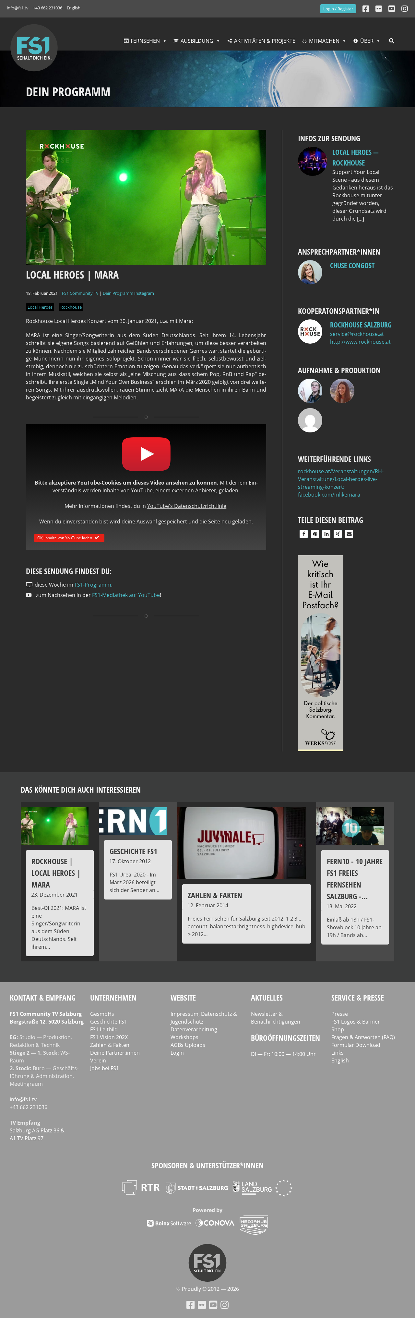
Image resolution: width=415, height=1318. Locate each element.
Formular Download (355, 1045)
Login (177, 1052)
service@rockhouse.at (357, 334)
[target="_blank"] (404, 9)
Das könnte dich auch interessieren (81, 789)
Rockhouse (71, 307)
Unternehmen (113, 997)
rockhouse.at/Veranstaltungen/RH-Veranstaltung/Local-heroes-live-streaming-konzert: (341, 479)
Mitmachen (324, 40)
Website (183, 997)
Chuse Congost (352, 265)
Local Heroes (40, 307)
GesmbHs (102, 1013)
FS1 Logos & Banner (355, 1021)
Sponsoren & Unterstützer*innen (207, 1165)
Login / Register (338, 9)
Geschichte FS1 (108, 1021)
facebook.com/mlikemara (329, 494)
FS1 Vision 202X (109, 1037)
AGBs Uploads (188, 1045)
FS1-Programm (93, 584)
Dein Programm (118, 293)
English (73, 8)
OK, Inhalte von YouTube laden (64, 537)
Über (367, 40)
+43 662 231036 (47, 8)
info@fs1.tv (18, 8)
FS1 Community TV (80, 293)
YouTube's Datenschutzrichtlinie (186, 506)
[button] (304, 534)
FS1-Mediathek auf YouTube (126, 595)
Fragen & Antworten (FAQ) (363, 1037)
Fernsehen (145, 40)
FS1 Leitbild (104, 1029)
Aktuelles (267, 997)
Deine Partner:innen (115, 1052)
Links (337, 1052)
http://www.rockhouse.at (360, 341)
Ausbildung (197, 40)
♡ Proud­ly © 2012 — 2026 (207, 1288)
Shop (337, 1029)
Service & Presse (357, 997)
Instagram (144, 293)
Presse (339, 1013)
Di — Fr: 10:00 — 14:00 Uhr (283, 1054)
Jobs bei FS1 (104, 1068)
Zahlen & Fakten (109, 1045)
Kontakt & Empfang (43, 997)
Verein (98, 1060)
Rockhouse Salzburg (361, 324)
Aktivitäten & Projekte (264, 40)
